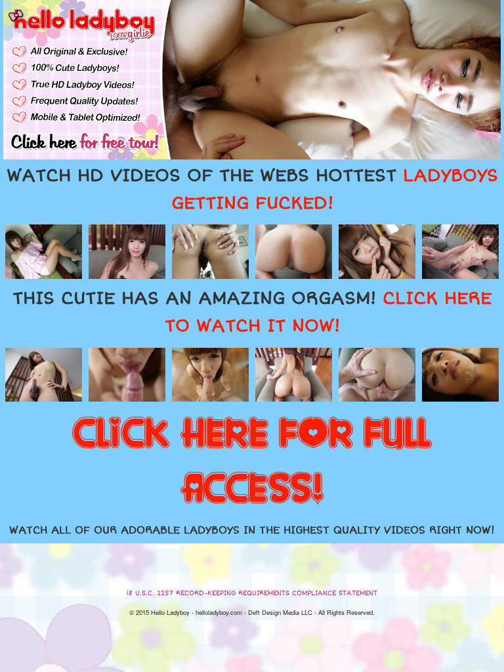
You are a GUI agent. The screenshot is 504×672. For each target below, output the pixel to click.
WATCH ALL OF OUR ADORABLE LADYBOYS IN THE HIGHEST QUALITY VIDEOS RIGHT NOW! (252, 530)
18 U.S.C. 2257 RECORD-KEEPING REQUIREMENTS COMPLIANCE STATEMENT (252, 593)
